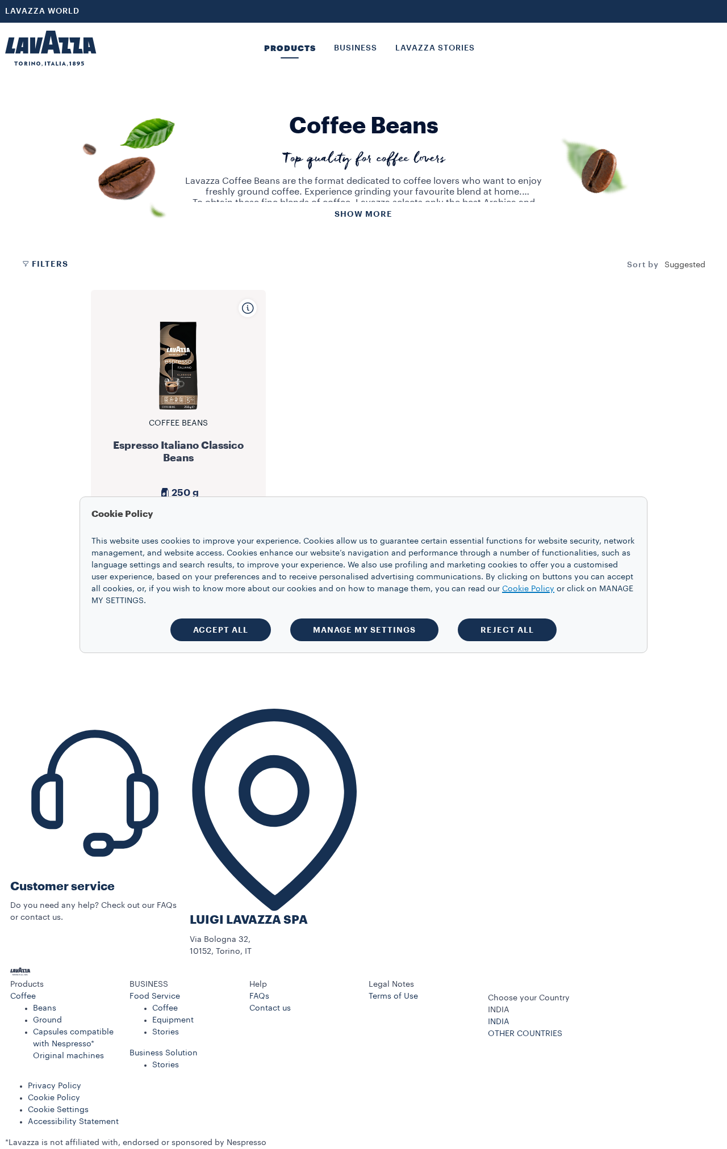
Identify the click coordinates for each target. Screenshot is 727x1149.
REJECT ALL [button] (507, 630)
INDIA (498, 1022)
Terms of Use (393, 996)
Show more (363, 214)
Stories (165, 1032)
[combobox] (685, 265)
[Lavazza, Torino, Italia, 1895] (50, 48)
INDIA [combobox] (498, 1010)
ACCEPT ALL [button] (220, 630)
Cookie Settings (58, 1110)
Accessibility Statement (73, 1122)
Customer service (62, 887)
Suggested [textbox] (685, 265)
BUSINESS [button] (355, 48)
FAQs (259, 996)
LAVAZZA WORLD (42, 11)
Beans (44, 1008)
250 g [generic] (185, 493)
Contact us (270, 1008)
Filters (50, 264)
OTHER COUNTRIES (525, 1034)
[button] (64, 985)
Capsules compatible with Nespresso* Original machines (73, 1044)
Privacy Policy (54, 1086)
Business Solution (163, 1053)
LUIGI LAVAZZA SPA (249, 920)
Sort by (643, 265)
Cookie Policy (54, 1098)
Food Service (154, 996)
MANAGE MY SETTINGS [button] (364, 630)
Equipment (173, 1020)
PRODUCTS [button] (290, 48)
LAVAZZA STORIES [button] (435, 48)
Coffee (23, 996)
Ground (47, 1020)
